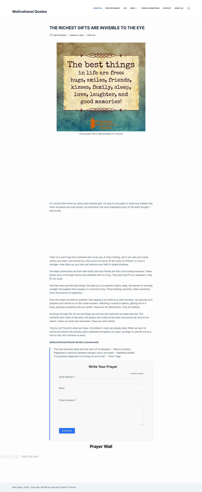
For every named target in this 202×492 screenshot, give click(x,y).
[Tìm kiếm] (189, 8)
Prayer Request (112, 8)
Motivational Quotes (29, 11)
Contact (167, 8)
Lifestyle (97, 8)
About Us (179, 8)
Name (62, 388)
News (132, 8)
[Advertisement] (101, 170)
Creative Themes (67, 487)
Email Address (67, 376)
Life (125, 8)
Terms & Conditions (150, 8)
